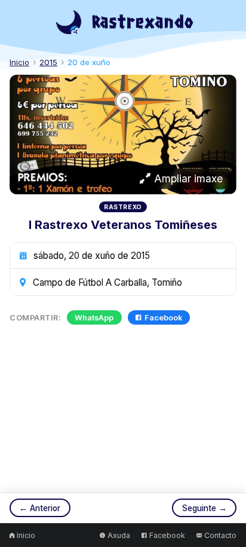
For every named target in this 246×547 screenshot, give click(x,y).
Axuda (118, 535)
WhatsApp (94, 317)
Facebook (163, 317)
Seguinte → (204, 508)
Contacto (220, 535)
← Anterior (39, 508)
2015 (48, 62)
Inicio (19, 62)
